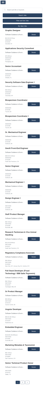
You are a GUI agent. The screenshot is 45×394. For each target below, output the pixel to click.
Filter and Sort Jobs (22, 20)
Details (34, 34)
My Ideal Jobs (22, 26)
